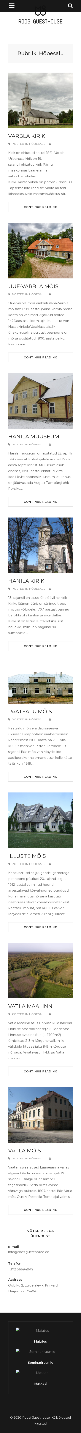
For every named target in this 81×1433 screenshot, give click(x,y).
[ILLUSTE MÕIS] (40, 820)
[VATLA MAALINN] (40, 970)
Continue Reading (40, 207)
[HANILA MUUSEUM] (40, 401)
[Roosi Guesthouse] (40, 24)
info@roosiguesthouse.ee (28, 1252)
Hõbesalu (37, 143)
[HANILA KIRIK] (40, 545)
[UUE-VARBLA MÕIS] (40, 250)
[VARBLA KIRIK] (40, 100)
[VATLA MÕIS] (40, 1115)
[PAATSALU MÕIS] (40, 683)
